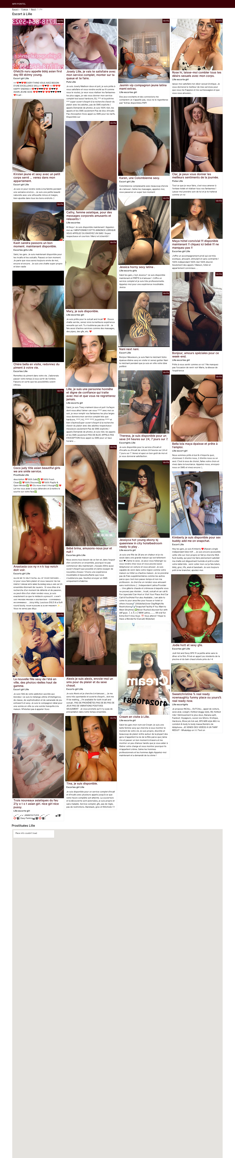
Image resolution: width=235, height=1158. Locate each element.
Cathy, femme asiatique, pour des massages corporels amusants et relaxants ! (89, 216)
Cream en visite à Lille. (134, 716)
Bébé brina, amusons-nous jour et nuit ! (89, 550)
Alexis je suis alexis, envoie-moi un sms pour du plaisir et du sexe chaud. (89, 682)
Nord (33, 9)
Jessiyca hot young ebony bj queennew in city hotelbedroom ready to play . (140, 543)
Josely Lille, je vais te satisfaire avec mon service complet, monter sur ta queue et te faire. (91, 75)
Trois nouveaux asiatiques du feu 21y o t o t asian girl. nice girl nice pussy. (36, 804)
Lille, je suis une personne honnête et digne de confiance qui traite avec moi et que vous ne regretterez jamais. (90, 394)
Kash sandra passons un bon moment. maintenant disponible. (35, 244)
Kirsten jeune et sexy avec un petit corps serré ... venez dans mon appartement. (36, 177)
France (24, 9)
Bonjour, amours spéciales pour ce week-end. (195, 354)
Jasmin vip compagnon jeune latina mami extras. (143, 86)
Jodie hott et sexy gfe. (187, 645)
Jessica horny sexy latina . (137, 267)
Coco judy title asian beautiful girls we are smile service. (36, 469)
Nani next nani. (129, 349)
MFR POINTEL (19, 4)
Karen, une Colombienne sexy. (139, 178)
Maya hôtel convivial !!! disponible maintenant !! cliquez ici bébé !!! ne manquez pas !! (195, 244)
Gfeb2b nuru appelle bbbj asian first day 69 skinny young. (37, 73)
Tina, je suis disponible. (82, 783)
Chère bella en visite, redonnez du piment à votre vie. (36, 365)
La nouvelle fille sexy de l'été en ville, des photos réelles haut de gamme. (35, 682)
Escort (15, 9)
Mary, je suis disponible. (82, 311)
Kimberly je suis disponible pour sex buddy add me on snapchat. (196, 539)
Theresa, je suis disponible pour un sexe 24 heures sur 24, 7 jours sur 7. (143, 437)
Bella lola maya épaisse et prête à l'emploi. (195, 445)
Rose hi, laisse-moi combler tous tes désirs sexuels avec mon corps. (196, 74)
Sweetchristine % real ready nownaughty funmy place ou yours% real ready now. (196, 697)
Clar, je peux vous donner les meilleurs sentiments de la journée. (195, 175)
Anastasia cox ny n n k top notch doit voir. (35, 568)
